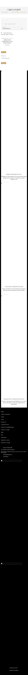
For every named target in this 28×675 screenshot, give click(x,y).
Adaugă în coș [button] (11, 36)
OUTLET (11, 38)
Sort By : (4, 27)
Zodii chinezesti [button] (5, 58)
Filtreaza (3, 52)
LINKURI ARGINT (5, 38)
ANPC (2, 432)
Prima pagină (5, 12)
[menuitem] (2, 411)
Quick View (12, 34)
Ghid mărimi (3, 437)
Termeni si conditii (5, 429)
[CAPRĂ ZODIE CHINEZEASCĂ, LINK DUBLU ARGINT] (7, 33)
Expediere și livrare (5, 440)
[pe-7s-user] (22, 4)
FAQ (2, 434)
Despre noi (3, 422)
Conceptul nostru (5, 424)
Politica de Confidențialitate (7, 427)
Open (3, 2)
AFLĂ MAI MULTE (5, 182)
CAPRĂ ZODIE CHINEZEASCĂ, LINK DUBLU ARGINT (7, 41)
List (5, 19)
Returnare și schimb (5, 442)
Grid (3, 19)
